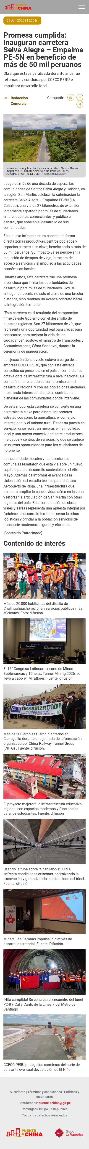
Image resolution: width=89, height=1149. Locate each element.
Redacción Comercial (19, 101)
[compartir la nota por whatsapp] (70, 97)
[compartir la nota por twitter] (79, 104)
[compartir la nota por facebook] (79, 97)
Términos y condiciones (45, 1092)
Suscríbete (17, 1092)
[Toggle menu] (82, 7)
